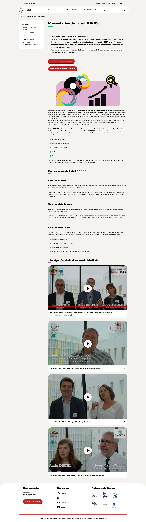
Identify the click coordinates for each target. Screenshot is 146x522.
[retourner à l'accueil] (25, 10)
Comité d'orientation (30, 39)
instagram (64, 498)
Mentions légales (52, 518)
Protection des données (64, 518)
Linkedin (63, 507)
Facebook (63, 493)
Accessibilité (91, 518)
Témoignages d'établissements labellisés (30, 43)
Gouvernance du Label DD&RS (29, 28)
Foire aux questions (101, 518)
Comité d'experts (29, 32)
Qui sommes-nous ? (53, 10)
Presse (84, 518)
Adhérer (98, 3)
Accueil (23, 16)
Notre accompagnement (102, 10)
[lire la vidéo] (87, 287)
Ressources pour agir (120, 10)
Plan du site (42, 518)
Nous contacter (106, 3)
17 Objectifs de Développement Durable (86, 160)
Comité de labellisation (30, 36)
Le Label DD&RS (86, 10)
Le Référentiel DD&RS (70, 10)
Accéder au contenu (29, 3)
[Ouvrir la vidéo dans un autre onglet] (124, 314)
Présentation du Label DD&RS (36, 16)
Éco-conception (76, 518)
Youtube (63, 502)
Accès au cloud (116, 3)
